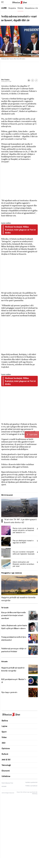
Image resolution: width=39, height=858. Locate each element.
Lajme (4, 8)
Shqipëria (12, 8)
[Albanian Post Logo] (19, 2)
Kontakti (4, 786)
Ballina (5, 720)
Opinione (6, 748)
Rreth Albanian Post (7, 783)
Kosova (20, 8)
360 (3, 743)
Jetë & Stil (6, 759)
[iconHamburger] (2, 2)
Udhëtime (6, 776)
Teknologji (6, 765)
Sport (4, 732)
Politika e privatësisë (31, 786)
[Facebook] (28, 80)
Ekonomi (6, 771)
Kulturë (5, 754)
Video (4, 737)
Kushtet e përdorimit (31, 782)
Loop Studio (32, 792)
